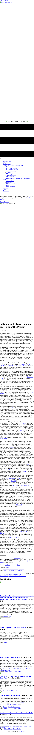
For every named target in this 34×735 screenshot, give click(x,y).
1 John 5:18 (8, 704)
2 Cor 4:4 (5, 469)
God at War (17, 558)
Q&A (9, 707)
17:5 (22, 485)
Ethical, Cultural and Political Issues (13, 570)
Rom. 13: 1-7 (12, 407)
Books (4, 691)
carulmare (7, 565)
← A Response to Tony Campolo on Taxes (10, 574)
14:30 (1, 465)
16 (4, 465)
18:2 (24, 485)
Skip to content (4, 0)
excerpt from (15, 365)
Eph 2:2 (10, 469)
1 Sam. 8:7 (21, 430)
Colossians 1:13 (16, 704)
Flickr (18, 565)
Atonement (5, 669)
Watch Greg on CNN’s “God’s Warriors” (13, 627)
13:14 (18, 478)
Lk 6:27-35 (18, 537)
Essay (7, 726)
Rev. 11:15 (13, 481)
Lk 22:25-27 (3, 439)
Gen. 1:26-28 (22, 423)
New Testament (14, 726)
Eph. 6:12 (5, 393)
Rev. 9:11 (8, 478)
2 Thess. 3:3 (26, 702)
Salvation (19, 669)
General (7, 567)
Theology (18, 691)
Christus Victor (13, 669)
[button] (0, 734)
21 (28, 485)
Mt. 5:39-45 (12, 537)
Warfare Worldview (5, 670)
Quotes (9, 616)
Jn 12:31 (29, 464)
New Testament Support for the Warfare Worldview (16, 713)
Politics (5, 569)
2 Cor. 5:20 (19, 505)
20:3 (12, 478)
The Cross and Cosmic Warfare (10, 657)
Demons (5, 707)
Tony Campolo (20, 569)
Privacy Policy (22, 731)
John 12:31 (12, 702)
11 (5, 465)
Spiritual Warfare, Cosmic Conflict (12, 671)
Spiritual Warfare (11, 569)
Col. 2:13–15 (19, 702)
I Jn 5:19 (24, 471)
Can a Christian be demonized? (10, 695)
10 (27, 485)
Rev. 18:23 (15, 485)
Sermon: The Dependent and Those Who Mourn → (13, 576)
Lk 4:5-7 (12, 447)
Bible (4, 726)
